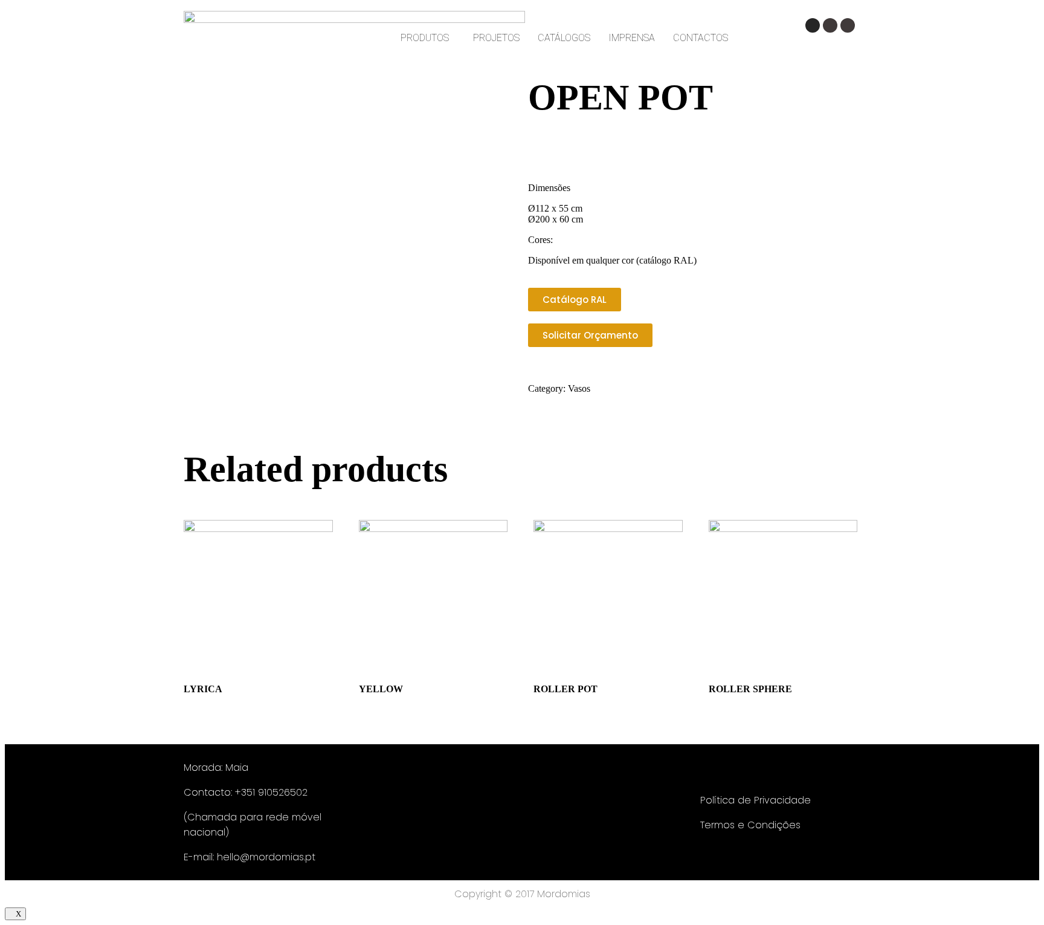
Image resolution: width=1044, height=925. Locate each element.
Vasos (579, 388)
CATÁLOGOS (564, 38)
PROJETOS (496, 38)
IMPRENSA (631, 38)
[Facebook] (830, 25)
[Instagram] (812, 25)
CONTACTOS (700, 38)
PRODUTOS (425, 38)
